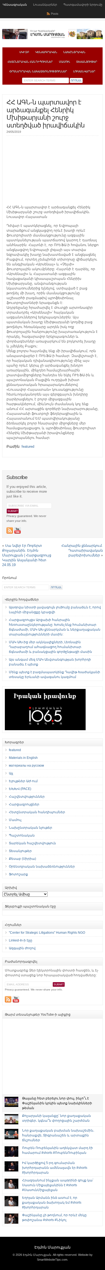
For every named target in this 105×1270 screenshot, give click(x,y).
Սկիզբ (24, 52)
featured (28, 446)
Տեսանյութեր (86, 61)
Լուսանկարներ (45, 4)
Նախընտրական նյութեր (30, 828)
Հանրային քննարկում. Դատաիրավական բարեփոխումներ (82, 550)
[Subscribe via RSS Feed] (9, 530)
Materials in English (23, 758)
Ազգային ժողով (22, 948)
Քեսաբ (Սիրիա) (22, 859)
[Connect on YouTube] (17, 530)
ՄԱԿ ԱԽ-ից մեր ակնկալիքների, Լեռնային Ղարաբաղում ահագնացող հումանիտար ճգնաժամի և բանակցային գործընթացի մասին (50, 647)
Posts (54, 13)
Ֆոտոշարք (18, 874)
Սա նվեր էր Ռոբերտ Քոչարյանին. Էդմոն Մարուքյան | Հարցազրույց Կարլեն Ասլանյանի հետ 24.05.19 (26, 555)
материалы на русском (26, 765)
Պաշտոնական (22, 835)
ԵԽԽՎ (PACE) (20, 789)
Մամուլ (64, 61)
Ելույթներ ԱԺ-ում (23, 781)
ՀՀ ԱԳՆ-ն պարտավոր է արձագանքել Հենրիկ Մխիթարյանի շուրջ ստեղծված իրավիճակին (45, 114)
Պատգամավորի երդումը (82, 4)
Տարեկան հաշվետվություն (32, 843)
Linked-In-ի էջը (20, 940)
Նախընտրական (74, 52)
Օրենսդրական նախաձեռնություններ (38, 71)
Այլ (11, 773)
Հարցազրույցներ (24, 804)
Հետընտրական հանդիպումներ (30, 61)
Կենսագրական (15, 4)
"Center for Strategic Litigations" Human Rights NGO (47, 932)
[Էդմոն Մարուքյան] (52, 38)
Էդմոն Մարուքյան (52, 1247)
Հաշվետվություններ (27, 796)
